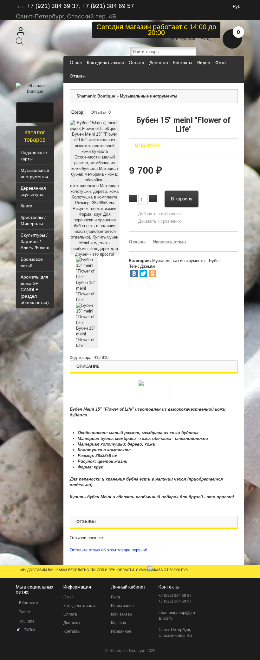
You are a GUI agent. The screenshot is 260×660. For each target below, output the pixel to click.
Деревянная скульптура (33, 191)
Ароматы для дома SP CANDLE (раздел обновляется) (35, 289)
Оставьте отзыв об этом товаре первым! (108, 550)
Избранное (121, 631)
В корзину (181, 198)
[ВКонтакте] (134, 273)
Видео (203, 62)
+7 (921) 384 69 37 (175, 595)
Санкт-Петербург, (175, 629)
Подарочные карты (34, 155)
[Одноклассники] (152, 273)
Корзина (118, 623)
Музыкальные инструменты (35, 173)
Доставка (158, 62)
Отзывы (78, 75)
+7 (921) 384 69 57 (175, 601)
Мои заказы (121, 614)
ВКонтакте (28, 603)
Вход (205, 38)
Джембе (147, 266)
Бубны (215, 260)
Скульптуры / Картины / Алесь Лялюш (35, 241)
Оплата (136, 62)
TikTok (29, 630)
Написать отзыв (169, 241)
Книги (26, 205)
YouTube (27, 621)
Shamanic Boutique (95, 96)
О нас (76, 62)
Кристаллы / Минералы (33, 220)
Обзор (77, 112)
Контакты (182, 62)
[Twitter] (143, 273)
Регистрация (182, 38)
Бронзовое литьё (32, 262)
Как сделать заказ (105, 62)
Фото (220, 62)
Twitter (24, 612)
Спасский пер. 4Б (175, 635)
